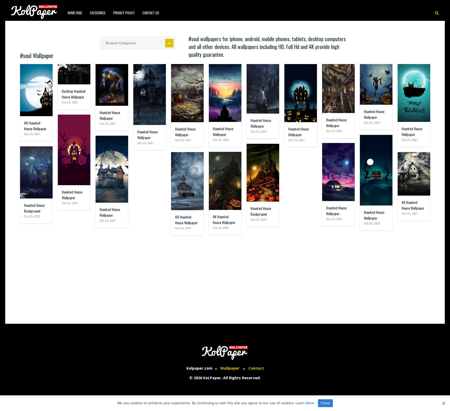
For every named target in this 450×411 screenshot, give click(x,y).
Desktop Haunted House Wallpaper (73, 93)
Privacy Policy (124, 12)
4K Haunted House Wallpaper (224, 219)
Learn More (305, 403)
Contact (256, 368)
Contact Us (150, 12)
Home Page (75, 12)
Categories (97, 12)
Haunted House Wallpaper (109, 115)
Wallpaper (230, 368)
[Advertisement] (225, 276)
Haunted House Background (261, 211)
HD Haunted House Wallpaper (35, 125)
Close (325, 403)
